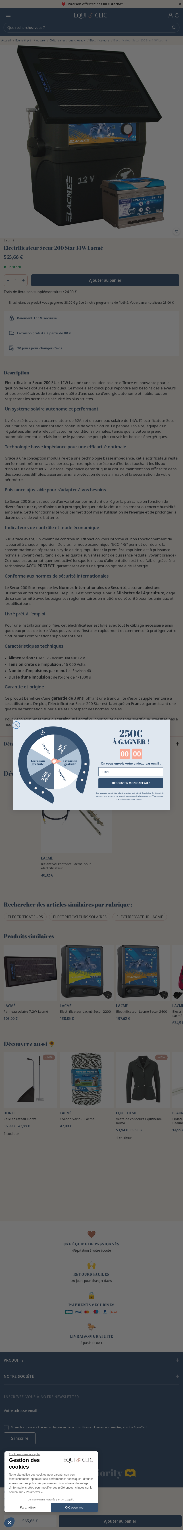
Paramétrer (28, 1507)
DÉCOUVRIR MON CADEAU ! (131, 783)
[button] (9, 1522)
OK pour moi (74, 1507)
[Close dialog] (16, 725)
